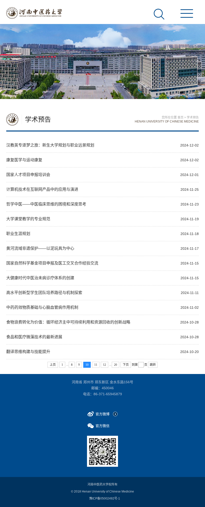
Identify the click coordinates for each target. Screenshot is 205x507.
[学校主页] (34, 13)
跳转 (153, 364)
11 (95, 364)
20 (115, 364)
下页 (126, 364)
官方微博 (103, 414)
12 (104, 364)
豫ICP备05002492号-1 (104, 498)
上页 (53, 364)
